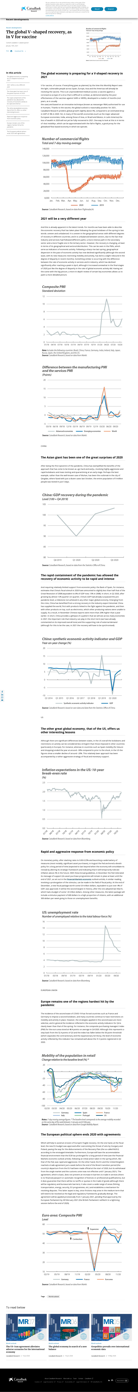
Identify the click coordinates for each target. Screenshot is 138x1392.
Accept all (111, 9)
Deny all (97, 9)
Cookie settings (50, 15)
